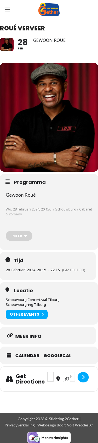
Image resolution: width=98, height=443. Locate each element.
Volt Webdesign (80, 425)
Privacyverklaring (20, 425)
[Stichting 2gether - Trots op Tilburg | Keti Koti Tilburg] (49, 9)
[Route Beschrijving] (83, 377)
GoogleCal (57, 355)
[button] (7, 9)
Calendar (27, 355)
